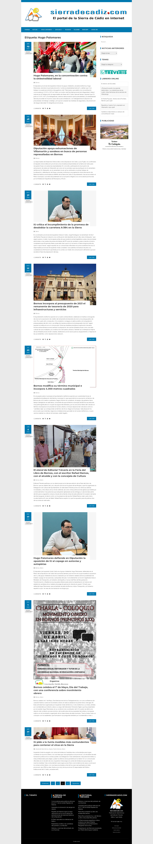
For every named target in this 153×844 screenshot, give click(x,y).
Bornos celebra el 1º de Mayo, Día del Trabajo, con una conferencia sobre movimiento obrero (61, 690)
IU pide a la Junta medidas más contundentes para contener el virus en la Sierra (61, 743)
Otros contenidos (46, 29)
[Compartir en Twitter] (45, 108)
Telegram (76, 29)
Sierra (37, 231)
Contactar (94, 29)
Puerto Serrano (57, 749)
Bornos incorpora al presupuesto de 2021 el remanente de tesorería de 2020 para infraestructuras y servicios (59, 306)
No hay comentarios (28, 52)
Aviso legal (116, 825)
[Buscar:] (114, 42)
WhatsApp (85, 29)
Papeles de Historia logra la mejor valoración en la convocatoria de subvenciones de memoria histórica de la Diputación (62, 814)
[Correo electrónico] (50, 108)
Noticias (35, 29)
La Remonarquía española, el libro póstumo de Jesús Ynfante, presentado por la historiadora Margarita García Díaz (89, 823)
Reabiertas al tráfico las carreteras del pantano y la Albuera (62, 824)
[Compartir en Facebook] (43, 108)
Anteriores (45, 783)
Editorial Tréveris (86, 796)
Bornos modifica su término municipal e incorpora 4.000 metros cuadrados (58, 387)
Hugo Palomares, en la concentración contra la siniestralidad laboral (60, 77)
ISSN (112, 817)
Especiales (58, 29)
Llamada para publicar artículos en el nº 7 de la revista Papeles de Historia (89, 807)
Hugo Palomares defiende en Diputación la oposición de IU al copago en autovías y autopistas (60, 561)
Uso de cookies (117, 830)
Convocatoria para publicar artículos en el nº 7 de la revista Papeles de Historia (63, 803)
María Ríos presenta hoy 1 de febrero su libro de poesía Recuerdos (89, 817)
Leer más (91, 108)
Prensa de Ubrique (59, 796)
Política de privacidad (116, 827)
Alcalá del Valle (40, 749)
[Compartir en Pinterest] (47, 108)
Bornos (37, 82)
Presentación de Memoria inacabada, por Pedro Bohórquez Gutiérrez (90, 829)
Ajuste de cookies (116, 832)
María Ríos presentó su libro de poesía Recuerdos (88, 812)
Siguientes (75, 783)
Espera (51, 749)
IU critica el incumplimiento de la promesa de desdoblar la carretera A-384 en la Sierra (61, 226)
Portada (27, 29)
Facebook (68, 29)
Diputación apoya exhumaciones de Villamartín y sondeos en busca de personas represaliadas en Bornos (60, 151)
